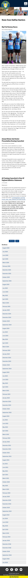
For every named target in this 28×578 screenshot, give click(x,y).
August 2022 (6, 416)
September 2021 (7, 456)
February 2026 (6, 266)
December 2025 (7, 270)
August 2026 (6, 248)
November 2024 (7, 317)
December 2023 (7, 357)
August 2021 (6, 460)
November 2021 (7, 449)
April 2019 (5, 529)
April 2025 (5, 299)
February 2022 (6, 438)
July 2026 (5, 251)
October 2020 (6, 482)
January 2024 (6, 354)
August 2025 (6, 284)
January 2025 (6, 310)
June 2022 (5, 423)
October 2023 (6, 365)
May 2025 (5, 295)
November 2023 (7, 361)
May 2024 (5, 339)
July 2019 (5, 518)
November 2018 (7, 547)
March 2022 (6, 434)
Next (17, 241)
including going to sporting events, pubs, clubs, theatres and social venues (13, 198)
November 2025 (7, 273)
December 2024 (7, 313)
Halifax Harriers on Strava (16, 569)
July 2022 (5, 420)
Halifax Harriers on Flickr (21, 569)
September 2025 (7, 281)
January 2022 (6, 441)
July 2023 (5, 376)
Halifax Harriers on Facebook (11, 569)
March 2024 (6, 346)
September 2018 (7, 555)
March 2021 (6, 478)
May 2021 (5, 471)
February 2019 (6, 537)
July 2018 (5, 562)
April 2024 (5, 343)
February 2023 (6, 394)
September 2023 (7, 368)
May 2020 (5, 485)
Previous (12, 241)
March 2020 (6, 489)
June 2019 (5, 522)
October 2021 (6, 452)
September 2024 (7, 324)
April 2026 (5, 259)
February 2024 (6, 350)
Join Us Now (14, 577)
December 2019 (7, 500)
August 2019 (6, 515)
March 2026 (6, 262)
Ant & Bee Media (21, 575)
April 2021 (5, 474)
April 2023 (5, 387)
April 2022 (5, 430)
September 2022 (7, 412)
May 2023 (5, 383)
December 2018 (7, 544)
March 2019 (6, 533)
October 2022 (6, 409)
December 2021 (7, 445)
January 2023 (6, 398)
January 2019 (6, 540)
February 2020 (6, 493)
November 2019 (7, 504)
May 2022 (5, 427)
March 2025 (6, 303)
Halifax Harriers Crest (5, 5)
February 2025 (6, 306)
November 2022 (7, 405)
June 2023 (5, 379)
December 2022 (7, 401)
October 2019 (6, 507)
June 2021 (5, 467)
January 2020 (6, 496)
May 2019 (5, 526)
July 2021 (5, 463)
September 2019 (7, 511)
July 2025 (5, 288)
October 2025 (6, 277)
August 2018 (6, 559)
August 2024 (6, 328)
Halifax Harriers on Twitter (7, 569)
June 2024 (5, 335)
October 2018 (6, 551)
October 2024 (6, 321)
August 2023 (6, 372)
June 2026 (5, 255)
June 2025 (5, 292)
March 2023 (6, 390)
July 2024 (5, 332)
